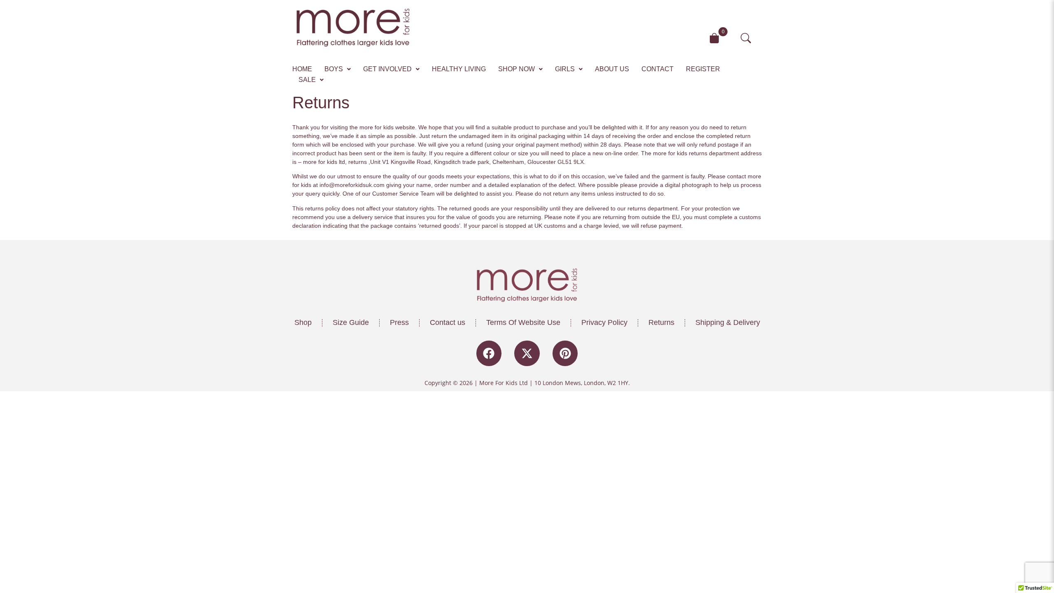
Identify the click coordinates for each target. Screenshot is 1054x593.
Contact (657, 68)
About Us (612, 68)
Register (703, 68)
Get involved (387, 68)
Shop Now (516, 68)
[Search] (749, 38)
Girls (565, 68)
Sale (307, 79)
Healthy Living (459, 68)
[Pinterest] (565, 353)
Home (302, 68)
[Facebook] (489, 353)
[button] (337, 69)
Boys (333, 68)
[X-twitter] (527, 353)
